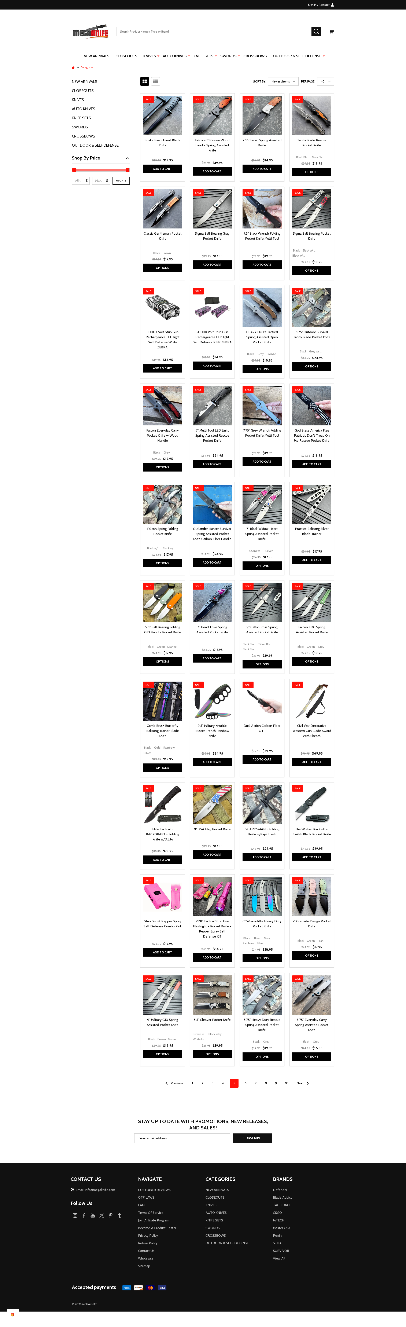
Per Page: (308, 81)
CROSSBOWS (255, 56)
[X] (101, 1215)
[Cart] (331, 31)
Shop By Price (86, 158)
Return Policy (148, 1243)
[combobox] (214, 31)
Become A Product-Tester (157, 1228)
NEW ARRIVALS (97, 56)
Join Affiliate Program (153, 1220)
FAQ (141, 1205)
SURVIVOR (281, 1251)
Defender (280, 1190)
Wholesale (146, 1258)
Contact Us (146, 1251)
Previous (176, 1083)
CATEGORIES (220, 1179)
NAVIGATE (150, 1179)
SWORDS (228, 56)
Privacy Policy (148, 1235)
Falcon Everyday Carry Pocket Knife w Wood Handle (162, 435)
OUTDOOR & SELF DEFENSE (297, 56)
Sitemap (144, 1266)
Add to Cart (162, 169)
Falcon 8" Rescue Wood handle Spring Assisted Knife (212, 145)
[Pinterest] (110, 1215)
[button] (203, 1319)
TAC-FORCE (282, 1205)
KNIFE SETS (203, 56)
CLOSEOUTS (126, 56)
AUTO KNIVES (175, 56)
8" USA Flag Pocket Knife (212, 829)
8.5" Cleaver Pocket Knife (212, 1020)
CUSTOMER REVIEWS (154, 1190)
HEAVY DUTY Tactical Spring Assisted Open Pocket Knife (262, 337)
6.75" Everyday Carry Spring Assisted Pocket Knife (311, 1025)
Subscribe (252, 1138)
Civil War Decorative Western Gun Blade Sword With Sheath (311, 731)
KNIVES (149, 56)
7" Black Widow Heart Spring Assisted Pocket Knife (262, 534)
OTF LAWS (146, 1197)
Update (121, 180)
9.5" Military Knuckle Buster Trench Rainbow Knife (212, 731)
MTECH (278, 1220)
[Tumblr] (119, 1215)
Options (311, 172)
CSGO (277, 1213)
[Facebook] (84, 1215)
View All (279, 1258)
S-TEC (277, 1243)
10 (286, 1083)
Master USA (282, 1228)
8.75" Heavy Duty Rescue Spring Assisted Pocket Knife (262, 1025)
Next (300, 1083)
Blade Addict (282, 1197)
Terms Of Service (150, 1213)
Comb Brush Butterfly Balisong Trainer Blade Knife (162, 731)
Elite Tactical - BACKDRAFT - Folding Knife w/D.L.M (162, 834)
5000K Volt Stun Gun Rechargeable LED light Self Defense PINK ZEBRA (212, 337)
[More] (158, 56)
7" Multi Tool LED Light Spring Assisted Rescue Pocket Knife (212, 435)
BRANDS (283, 1179)
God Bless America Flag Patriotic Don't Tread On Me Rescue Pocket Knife (312, 435)
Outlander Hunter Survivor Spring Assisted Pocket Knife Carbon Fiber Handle (212, 534)
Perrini (277, 1235)
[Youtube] (92, 1215)
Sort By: (259, 81)
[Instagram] (75, 1215)
